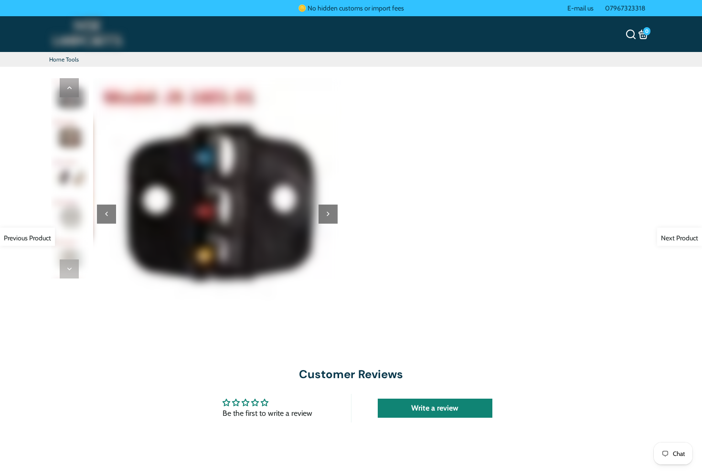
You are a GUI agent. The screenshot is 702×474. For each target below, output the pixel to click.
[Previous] (69, 87)
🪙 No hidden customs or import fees (351, 8)
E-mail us (580, 8)
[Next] (69, 268)
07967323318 (625, 8)
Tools (72, 59)
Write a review (434, 407)
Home (56, 59)
